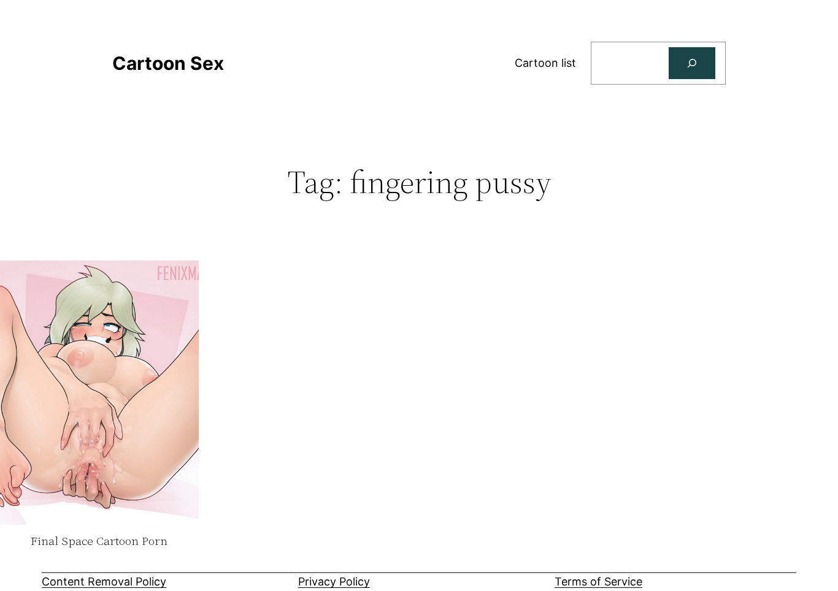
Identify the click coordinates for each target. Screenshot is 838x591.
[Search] (692, 63)
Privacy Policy (334, 581)
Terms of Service (598, 581)
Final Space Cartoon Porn (99, 541)
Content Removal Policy (104, 581)
